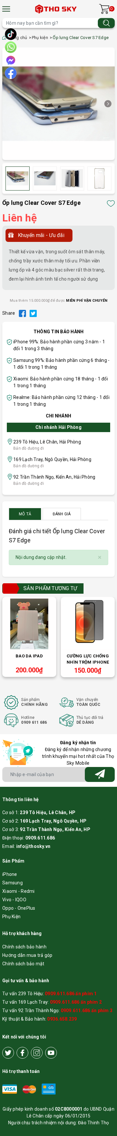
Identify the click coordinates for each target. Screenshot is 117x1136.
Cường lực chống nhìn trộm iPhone (88, 659)
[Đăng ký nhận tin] (100, 774)
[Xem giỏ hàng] (104, 9)
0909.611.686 (40, 837)
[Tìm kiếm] (106, 23)
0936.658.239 (62, 1019)
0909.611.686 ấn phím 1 (71, 993)
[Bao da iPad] (29, 624)
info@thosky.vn (33, 846)
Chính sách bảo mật (23, 963)
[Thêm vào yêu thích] (111, 203)
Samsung (12, 882)
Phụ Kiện (11, 916)
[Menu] (6, 9)
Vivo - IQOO (14, 899)
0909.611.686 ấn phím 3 (87, 1010)
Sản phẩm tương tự (50, 588)
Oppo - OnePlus (18, 908)
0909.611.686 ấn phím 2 (76, 1002)
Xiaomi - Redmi (18, 891)
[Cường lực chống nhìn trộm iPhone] (87, 624)
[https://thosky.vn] (56, 9)
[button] (107, 103)
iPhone (9, 874)
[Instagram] (37, 1053)
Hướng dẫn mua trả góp (27, 955)
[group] (58, 103)
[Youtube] (51, 1053)
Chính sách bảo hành (24, 946)
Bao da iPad (29, 656)
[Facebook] (22, 1053)
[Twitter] (8, 1053)
